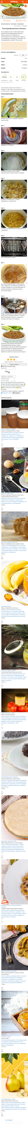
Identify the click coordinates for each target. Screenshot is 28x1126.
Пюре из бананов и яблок (8, 713)
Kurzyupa (24, 25)
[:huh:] (20, 387)
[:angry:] (18, 386)
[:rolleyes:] (2, 387)
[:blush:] (3, 384)
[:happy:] (17, 387)
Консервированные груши (8, 1099)
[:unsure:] (17, 382)
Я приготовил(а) (14, 364)
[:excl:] (5, 387)
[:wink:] (23, 386)
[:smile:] (8, 386)
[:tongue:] (13, 386)
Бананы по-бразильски (7, 493)
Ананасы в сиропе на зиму (8, 670)
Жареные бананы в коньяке (8, 971)
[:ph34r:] (16, 384)
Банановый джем (6, 606)
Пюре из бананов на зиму (8, 429)
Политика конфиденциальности (14, 1123)
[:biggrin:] (8, 382)
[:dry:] (13, 382)
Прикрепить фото (7, 393)
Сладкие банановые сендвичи (9, 777)
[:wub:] (8, 384)
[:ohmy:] (3, 382)
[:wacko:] (9, 387)
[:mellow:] (4, 389)
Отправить (17, 393)
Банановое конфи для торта (8, 841)
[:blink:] (24, 384)
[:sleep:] (3, 386)
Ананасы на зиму (6, 1036)
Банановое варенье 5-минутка (9, 542)
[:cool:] (22, 382)
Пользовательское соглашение (13, 1122)
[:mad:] (12, 384)
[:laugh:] (21, 384)
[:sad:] (14, 387)
